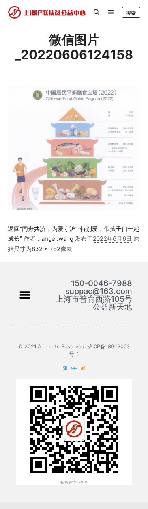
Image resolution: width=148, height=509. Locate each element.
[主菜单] (111, 12)
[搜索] (97, 12)
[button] (25, 295)
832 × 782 (46, 249)
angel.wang (57, 238)
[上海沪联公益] (47, 12)
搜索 (131, 13)
